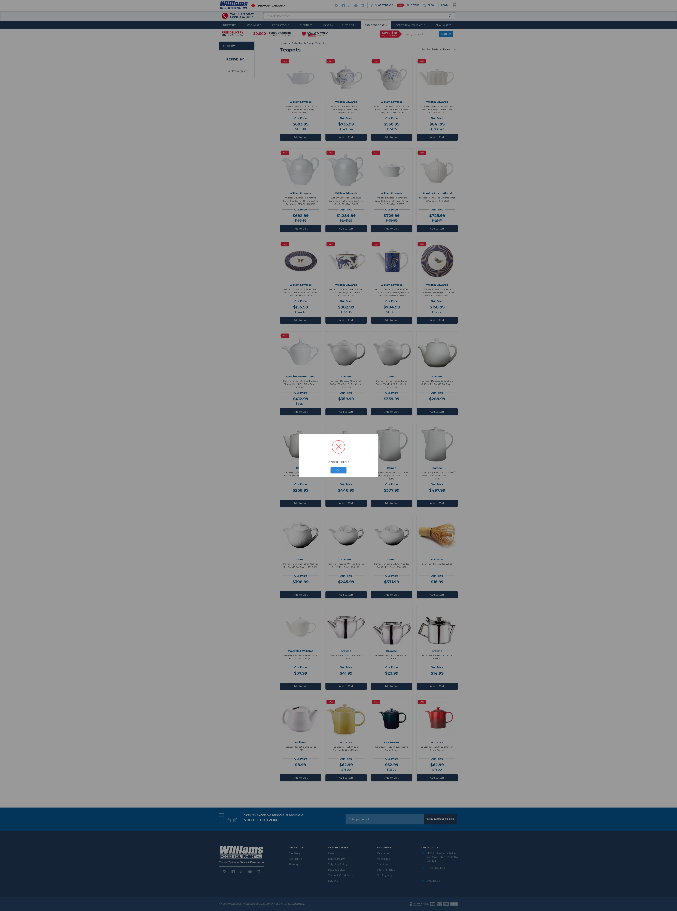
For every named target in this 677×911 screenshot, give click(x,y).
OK (338, 470)
